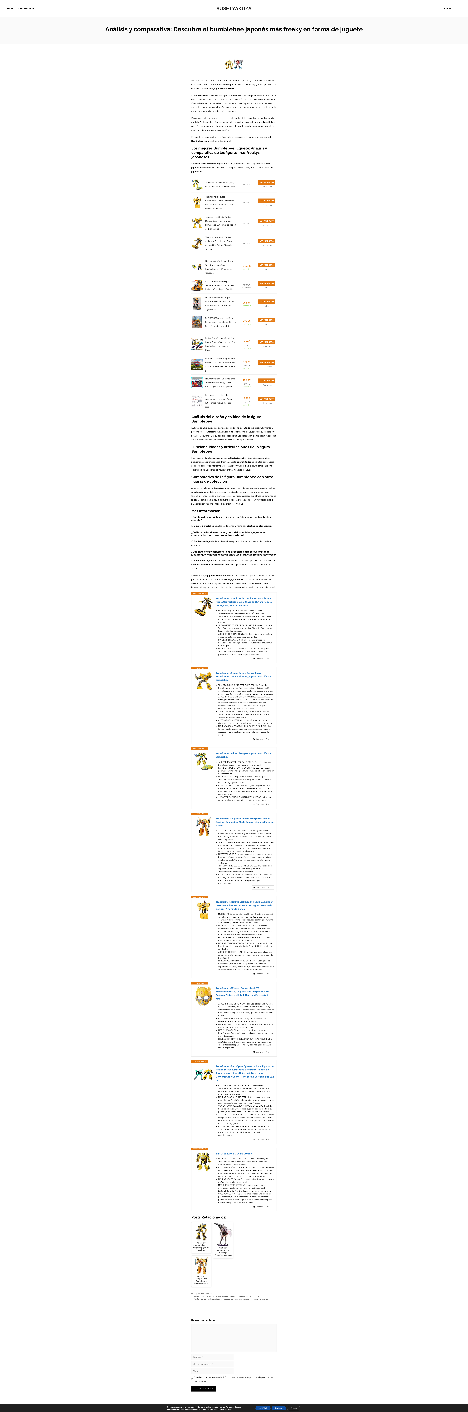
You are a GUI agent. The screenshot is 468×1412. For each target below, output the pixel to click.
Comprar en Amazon (264, 659)
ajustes (228, 1409)
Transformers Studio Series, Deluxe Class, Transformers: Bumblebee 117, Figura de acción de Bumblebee (243, 676)
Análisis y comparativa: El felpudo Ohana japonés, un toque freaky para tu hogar (227, 1296)
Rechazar (279, 1408)
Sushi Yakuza (234, 8)
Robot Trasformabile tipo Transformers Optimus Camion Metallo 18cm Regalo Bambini (219, 285)
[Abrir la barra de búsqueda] (460, 8)
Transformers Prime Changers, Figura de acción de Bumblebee (243, 755)
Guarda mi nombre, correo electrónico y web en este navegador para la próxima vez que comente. (233, 1379)
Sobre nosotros (26, 9)
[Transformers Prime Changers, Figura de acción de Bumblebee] (203, 761)
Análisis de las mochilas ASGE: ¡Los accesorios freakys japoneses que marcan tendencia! (231, 1299)
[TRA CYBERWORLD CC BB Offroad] (203, 1162)
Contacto (449, 9)
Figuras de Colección (203, 1294)
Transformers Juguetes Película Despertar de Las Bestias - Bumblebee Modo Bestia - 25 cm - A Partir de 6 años (245, 822)
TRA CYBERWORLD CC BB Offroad (234, 1153)
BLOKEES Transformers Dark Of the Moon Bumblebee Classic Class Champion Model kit (220, 322)
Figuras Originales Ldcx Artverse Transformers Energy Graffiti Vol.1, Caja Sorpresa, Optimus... (220, 383)
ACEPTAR (263, 1408)
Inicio (10, 9)
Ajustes (294, 1408)
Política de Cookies (233, 1407)
